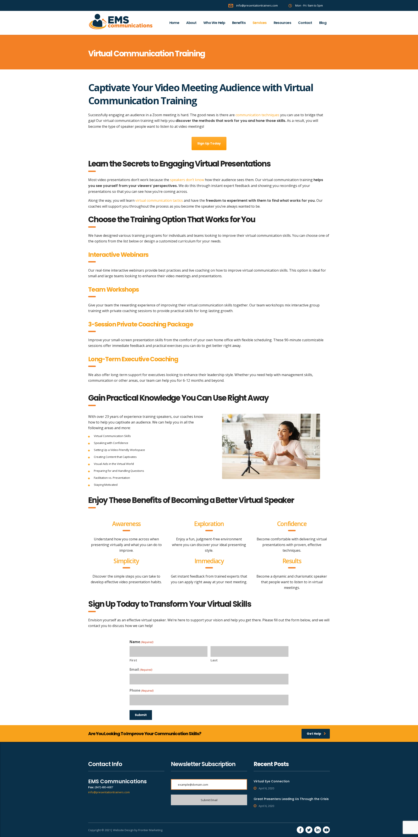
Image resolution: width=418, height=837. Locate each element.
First (133, 660)
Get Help (314, 733)
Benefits (239, 22)
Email (141, 669)
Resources (282, 22)
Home (174, 22)
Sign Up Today (209, 143)
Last (214, 660)
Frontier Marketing (150, 830)
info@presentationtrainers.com (109, 792)
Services (260, 22)
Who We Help (214, 22)
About (191, 22)
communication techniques (257, 115)
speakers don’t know (187, 179)
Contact (305, 22)
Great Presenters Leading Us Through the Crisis (291, 799)
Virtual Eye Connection (272, 781)
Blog (322, 22)
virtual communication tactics (159, 200)
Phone (142, 690)
